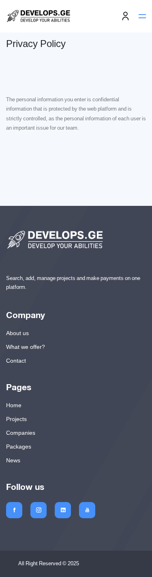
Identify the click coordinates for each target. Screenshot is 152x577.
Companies (20, 433)
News (13, 460)
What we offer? (25, 347)
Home (13, 405)
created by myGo (110, 563)
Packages (18, 446)
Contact (16, 360)
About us (17, 333)
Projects (16, 419)
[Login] (125, 16)
